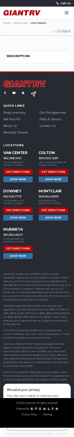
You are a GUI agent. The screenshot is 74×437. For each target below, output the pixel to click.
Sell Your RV (12, 119)
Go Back (61, 31)
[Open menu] (66, 13)
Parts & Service (50, 119)
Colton (47, 153)
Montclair (50, 191)
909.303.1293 (48, 158)
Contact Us (47, 126)
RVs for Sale (20, 23)
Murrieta (13, 229)
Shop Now (18, 179)
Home (6, 23)
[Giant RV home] (22, 13)
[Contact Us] (33, 94)
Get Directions (18, 171)
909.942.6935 (49, 196)
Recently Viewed (15, 132)
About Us (10, 126)
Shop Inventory (14, 113)
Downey (12, 191)
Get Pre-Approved (52, 113)
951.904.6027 (13, 235)
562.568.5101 (12, 158)
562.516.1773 (12, 196)
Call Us (65, 3)
